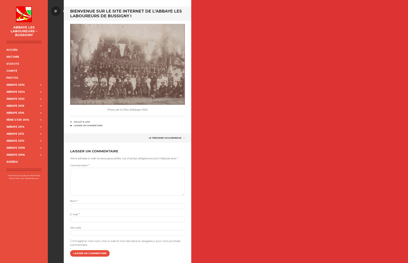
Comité (11, 70)
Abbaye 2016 (15, 112)
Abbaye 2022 (15, 98)
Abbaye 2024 (15, 91)
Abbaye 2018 (15, 105)
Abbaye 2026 (15, 84)
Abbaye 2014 (15, 126)
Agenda (12, 161)
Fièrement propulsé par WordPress (24, 175)
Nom (74, 201)
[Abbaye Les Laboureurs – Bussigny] (23, 14)
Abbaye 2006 (15, 154)
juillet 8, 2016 (82, 122)
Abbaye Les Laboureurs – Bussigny (24, 31)
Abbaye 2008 (15, 147)
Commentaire (79, 165)
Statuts (12, 63)
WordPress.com (32, 178)
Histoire (12, 56)
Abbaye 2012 (15, 133)
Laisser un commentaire (88, 125)
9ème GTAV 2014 (17, 119)
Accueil (12, 49)
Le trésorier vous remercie (165, 138)
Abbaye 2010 (15, 140)
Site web (75, 227)
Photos (12, 77)
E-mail (75, 214)
